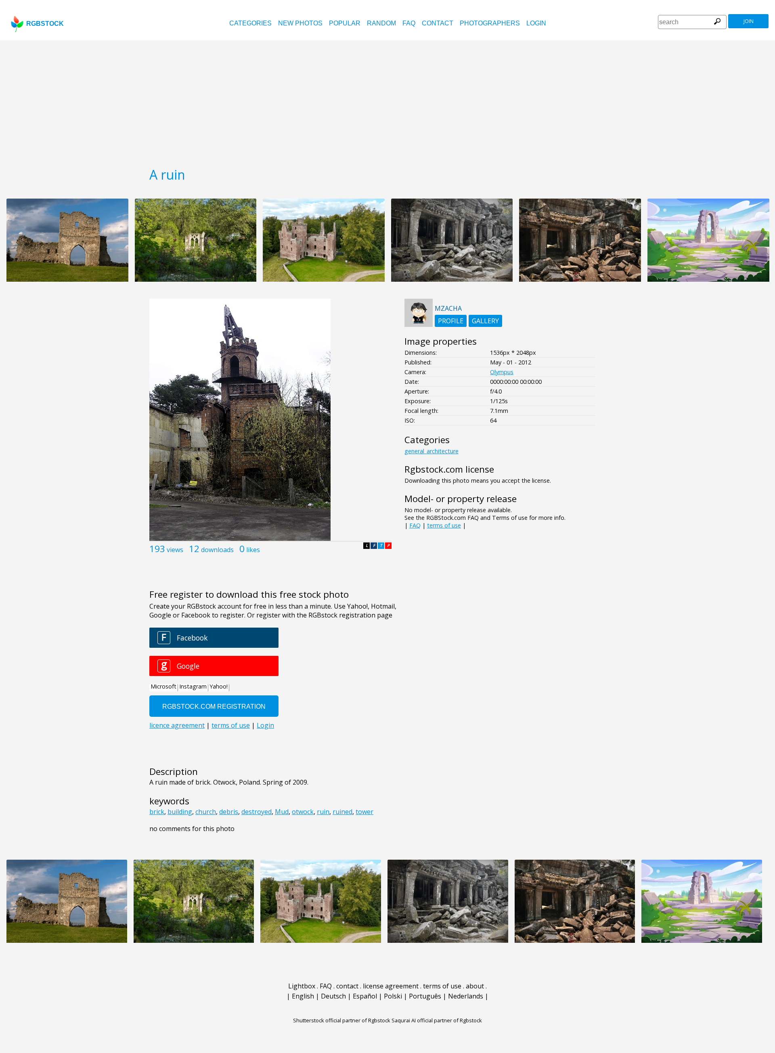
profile (450, 320)
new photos (300, 23)
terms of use (444, 525)
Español (365, 996)
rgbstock (45, 23)
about (475, 986)
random (381, 23)
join (749, 21)
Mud (282, 811)
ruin (323, 811)
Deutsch (333, 996)
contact (437, 23)
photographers (490, 23)
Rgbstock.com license (449, 469)
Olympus (501, 372)
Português (425, 996)
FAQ (408, 23)
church (205, 811)
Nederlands (465, 996)
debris (228, 811)
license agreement (391, 986)
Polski (393, 996)
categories (250, 23)
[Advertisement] (387, 100)
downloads (217, 549)
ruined (342, 811)
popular (344, 23)
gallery (485, 320)
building (180, 811)
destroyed (256, 811)
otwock (303, 811)
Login (536, 23)
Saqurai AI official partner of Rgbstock (437, 1020)
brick (156, 811)
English (303, 996)
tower (364, 811)
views (175, 549)
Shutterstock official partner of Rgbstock (341, 1020)
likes (253, 549)
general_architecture (431, 451)
